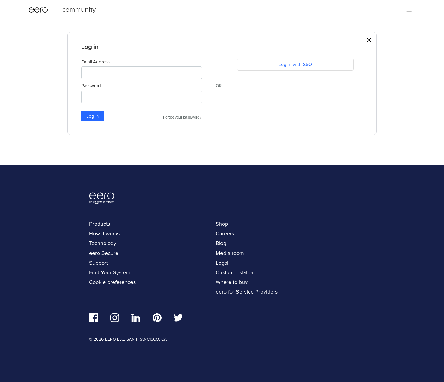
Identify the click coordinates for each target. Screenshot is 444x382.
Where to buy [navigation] (232, 282)
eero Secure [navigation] (103, 253)
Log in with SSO (295, 64)
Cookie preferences (112, 282)
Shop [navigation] (222, 224)
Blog (221, 243)
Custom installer (234, 272)
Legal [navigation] (222, 263)
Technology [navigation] (102, 243)
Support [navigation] (98, 263)
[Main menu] (409, 10)
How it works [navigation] (104, 233)
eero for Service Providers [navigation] (247, 292)
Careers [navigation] (225, 233)
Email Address (95, 62)
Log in (92, 116)
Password (91, 85)
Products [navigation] (99, 224)
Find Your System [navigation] (109, 272)
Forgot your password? (182, 117)
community (79, 9)
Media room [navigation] (230, 253)
